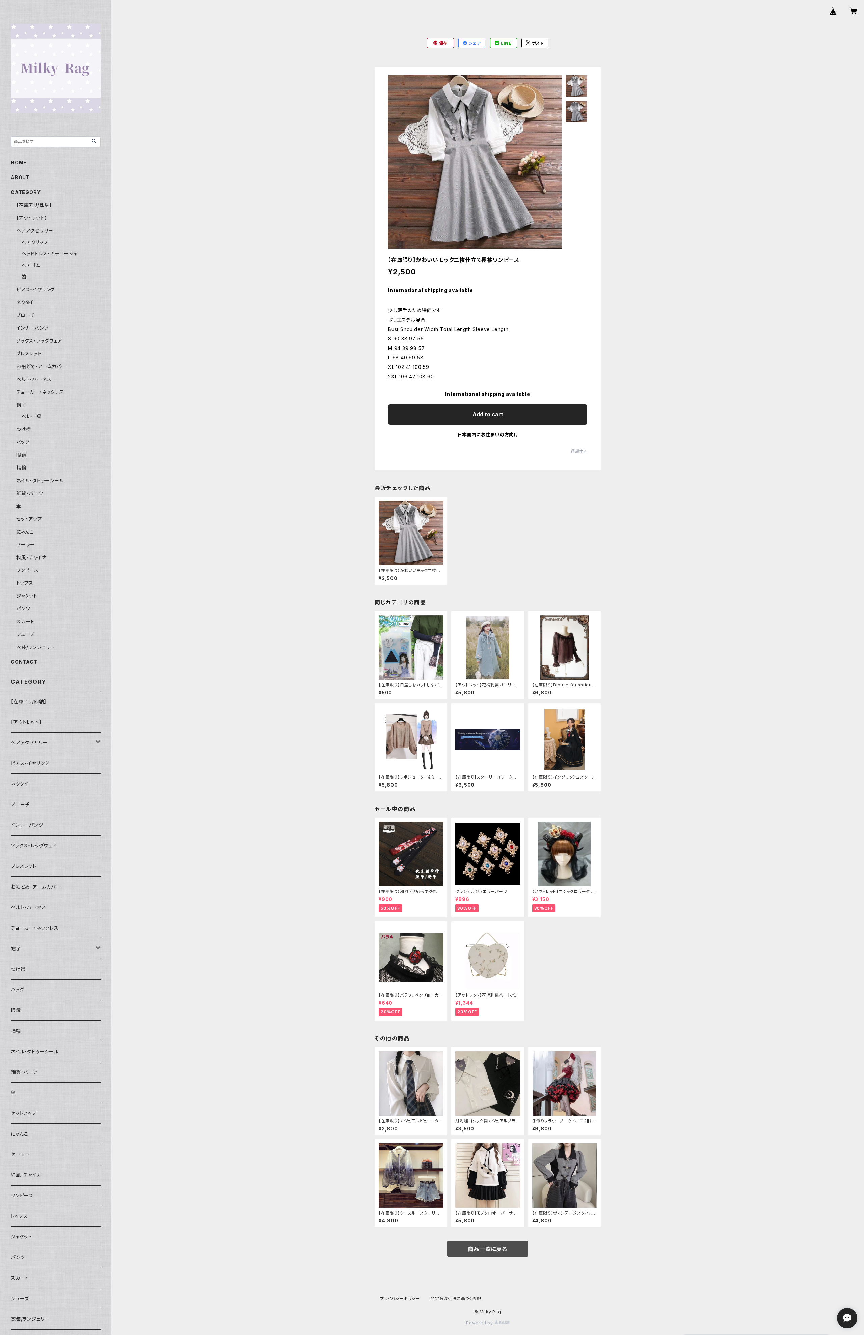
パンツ (23, 608)
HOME (19, 162)
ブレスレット (29, 353)
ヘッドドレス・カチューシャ (49, 253)
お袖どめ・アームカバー (41, 366)
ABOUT (20, 177)
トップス (24, 583)
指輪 (21, 467)
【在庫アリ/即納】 (34, 205)
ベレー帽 (31, 416)
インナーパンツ (32, 328)
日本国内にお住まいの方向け (487, 434)
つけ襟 (23, 429)
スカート (25, 621)
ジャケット (26, 596)
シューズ (25, 634)
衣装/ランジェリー (35, 647)
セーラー (25, 544)
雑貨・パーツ (29, 493)
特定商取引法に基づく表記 (456, 1298)
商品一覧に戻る (487, 1249)
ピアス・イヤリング (35, 289)
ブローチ (25, 315)
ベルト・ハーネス (33, 379)
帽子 (21, 405)
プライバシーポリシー (400, 1298)
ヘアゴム (31, 265)
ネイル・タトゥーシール (40, 480)
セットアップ (29, 519)
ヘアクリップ (35, 242)
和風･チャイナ (31, 557)
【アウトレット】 (31, 218)
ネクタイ (25, 302)
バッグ (22, 442)
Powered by (480, 1322)
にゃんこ (25, 532)
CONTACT (24, 662)
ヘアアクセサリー (34, 231)
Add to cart (488, 414)
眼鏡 (21, 455)
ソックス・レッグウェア (39, 341)
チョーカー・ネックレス (40, 392)
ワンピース (27, 570)
